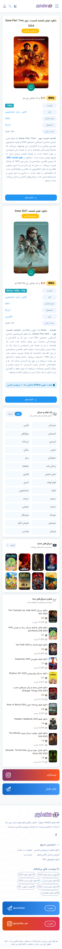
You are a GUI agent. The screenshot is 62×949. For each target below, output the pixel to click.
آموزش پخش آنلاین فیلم (48, 854)
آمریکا (7, 125)
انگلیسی (8, 316)
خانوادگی (52, 458)
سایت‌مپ (28, 854)
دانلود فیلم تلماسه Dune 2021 (31, 211)
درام (18, 112)
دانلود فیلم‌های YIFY (51, 859)
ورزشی (53, 531)
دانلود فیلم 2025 (26, 874)
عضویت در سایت (24, 850)
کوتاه (53, 490)
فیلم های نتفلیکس (49, 892)
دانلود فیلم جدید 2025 (47, 886)
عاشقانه (25, 466)
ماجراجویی (10, 112)
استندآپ (52, 425)
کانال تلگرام (51, 789)
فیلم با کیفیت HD (25, 886)
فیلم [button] (18, 413)
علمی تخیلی (50, 474)
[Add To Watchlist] (31, 87)
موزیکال (25, 515)
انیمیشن (52, 433)
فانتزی (26, 474)
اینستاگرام (51, 775)
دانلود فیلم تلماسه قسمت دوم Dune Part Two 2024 (31, 23)
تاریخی (52, 441)
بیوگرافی (25, 433)
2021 (7, 303)
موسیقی (52, 523)
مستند (26, 498)
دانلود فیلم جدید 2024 (28, 880)
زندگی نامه (51, 466)
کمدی (26, 482)
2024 (7, 118)
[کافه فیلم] (44, 6)
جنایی (53, 450)
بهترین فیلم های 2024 (47, 874)
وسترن (25, 531)
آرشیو (13, 545)
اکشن (24, 112)
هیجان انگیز (23, 523)
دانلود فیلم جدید (50, 880)
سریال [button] (10, 413)
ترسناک (25, 441)
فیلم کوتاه (51, 482)
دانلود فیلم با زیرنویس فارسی (47, 850)
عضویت (50, 908)
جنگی (26, 450)
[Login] (4, 6)
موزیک (53, 515)
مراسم (53, 498)
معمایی (25, 507)
